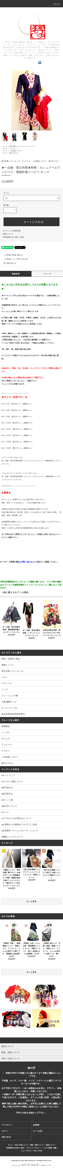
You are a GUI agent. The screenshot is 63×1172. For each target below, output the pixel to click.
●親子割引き (7, 794)
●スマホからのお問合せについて (16, 818)
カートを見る (38, 1131)
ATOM (40, 1151)
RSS (35, 1151)
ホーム (5, 146)
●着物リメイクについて (12, 837)
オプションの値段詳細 (12, 231)
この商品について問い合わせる (16, 259)
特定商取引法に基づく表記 (13, 237)
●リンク (5, 812)
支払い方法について (21, 1145)
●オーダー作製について (12, 781)
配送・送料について (37, 1145)
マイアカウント (7, 1125)
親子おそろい (14, 153)
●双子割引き (7, 787)
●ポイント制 (7, 800)
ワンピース (31, 146)
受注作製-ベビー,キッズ (17, 146)
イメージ (47, 274)
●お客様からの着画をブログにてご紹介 (19, 824)
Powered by (16, 1165)
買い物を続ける (10, 263)
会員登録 (36, 1125)
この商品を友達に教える (13, 255)
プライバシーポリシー (33, 1148)
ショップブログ (26, 1151)
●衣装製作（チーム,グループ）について (19, 830)
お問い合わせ (6, 1137)
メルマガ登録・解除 (49, 1148)
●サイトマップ (8, 775)
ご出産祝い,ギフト (16, 151)
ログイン (4, 1131)
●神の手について (9, 806)
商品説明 (16, 274)
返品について (8, 234)
